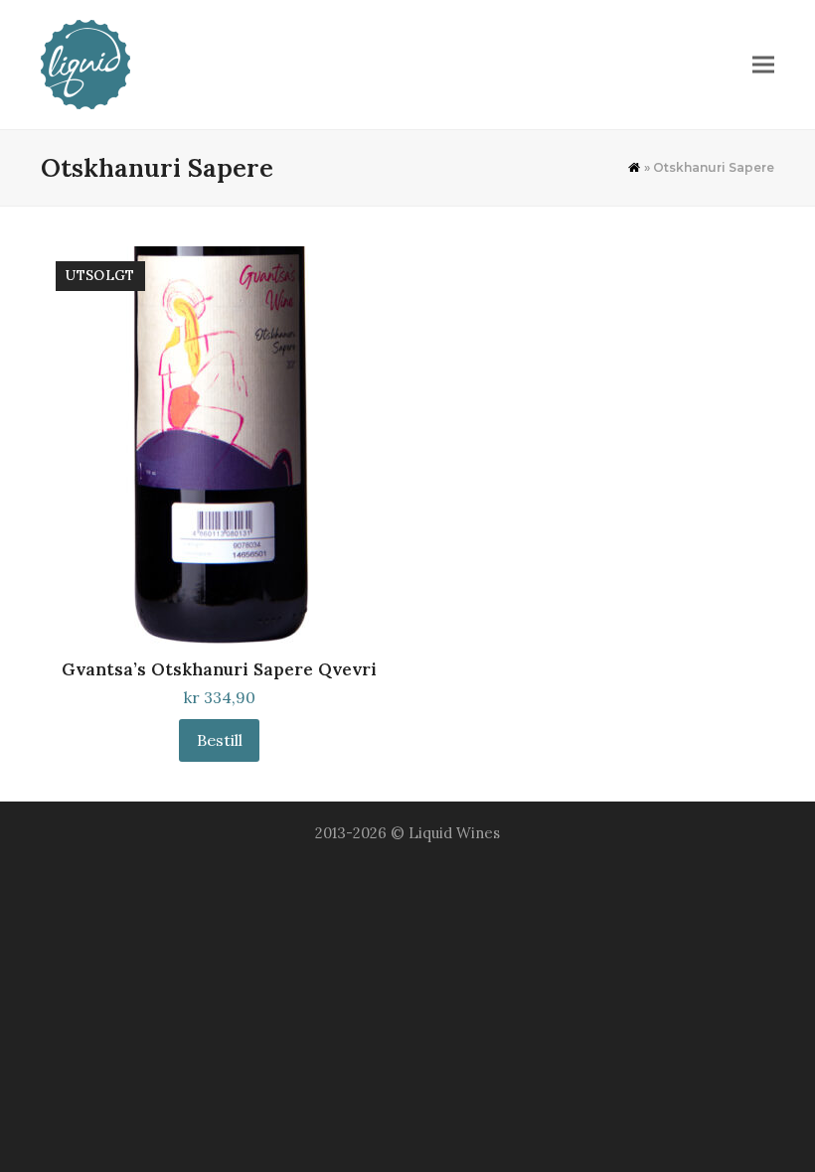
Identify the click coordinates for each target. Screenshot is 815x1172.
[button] (763, 65)
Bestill (220, 740)
